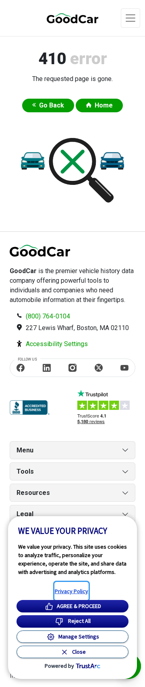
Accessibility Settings (57, 344)
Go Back (51, 105)
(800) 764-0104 (48, 316)
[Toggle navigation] (130, 18)
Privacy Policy (71, 591)
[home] (63, 18)
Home (104, 105)
